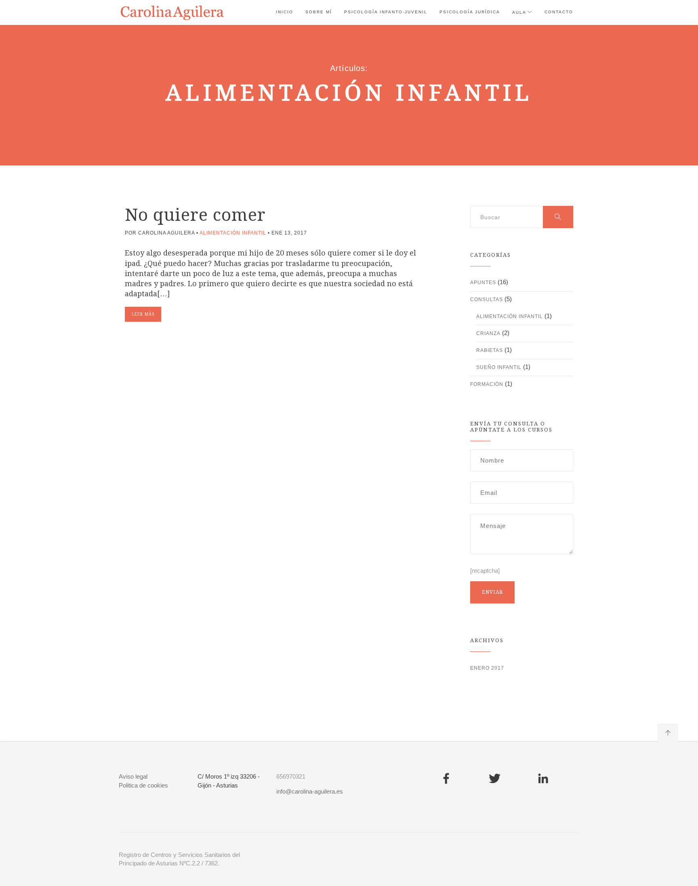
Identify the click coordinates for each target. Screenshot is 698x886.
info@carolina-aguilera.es (309, 791)
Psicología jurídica (469, 12)
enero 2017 (487, 668)
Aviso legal (133, 776)
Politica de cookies (143, 785)
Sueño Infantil (498, 367)
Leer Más (143, 314)
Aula (519, 12)
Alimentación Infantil (233, 233)
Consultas (486, 299)
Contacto (559, 12)
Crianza (488, 333)
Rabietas (489, 350)
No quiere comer (195, 215)
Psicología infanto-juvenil (385, 12)
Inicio (284, 12)
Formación (486, 384)
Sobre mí (318, 12)
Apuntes (483, 282)
